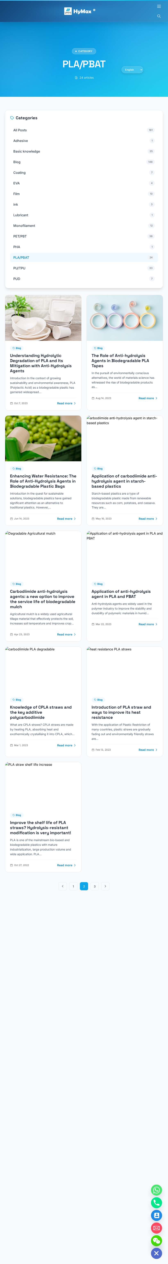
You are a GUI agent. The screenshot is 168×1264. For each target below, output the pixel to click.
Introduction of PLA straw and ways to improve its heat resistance (121, 712)
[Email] (156, 1228)
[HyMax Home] (80, 11)
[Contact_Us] (156, 1215)
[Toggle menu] (159, 6)
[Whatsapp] (156, 1190)
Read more (64, 403)
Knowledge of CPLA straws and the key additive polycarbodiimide (41, 712)
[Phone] (156, 1202)
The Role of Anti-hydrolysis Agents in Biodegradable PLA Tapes (120, 360)
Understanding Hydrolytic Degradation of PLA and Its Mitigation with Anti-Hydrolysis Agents (41, 363)
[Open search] (159, 16)
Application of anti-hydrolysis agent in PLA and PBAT (121, 594)
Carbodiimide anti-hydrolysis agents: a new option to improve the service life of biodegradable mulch (42, 599)
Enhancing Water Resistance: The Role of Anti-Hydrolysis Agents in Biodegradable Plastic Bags (43, 481)
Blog (18, 348)
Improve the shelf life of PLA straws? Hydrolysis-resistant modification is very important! (40, 827)
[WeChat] (156, 1240)
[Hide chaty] (156, 1253)
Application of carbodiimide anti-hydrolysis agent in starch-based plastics (124, 481)
